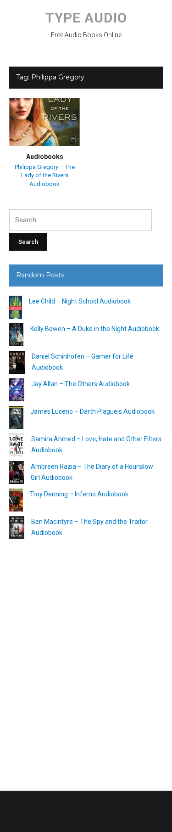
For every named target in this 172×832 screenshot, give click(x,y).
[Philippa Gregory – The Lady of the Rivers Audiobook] (44, 121)
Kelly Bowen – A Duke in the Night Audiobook (94, 328)
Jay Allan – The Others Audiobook (80, 384)
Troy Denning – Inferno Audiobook (79, 494)
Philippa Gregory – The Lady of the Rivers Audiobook (45, 175)
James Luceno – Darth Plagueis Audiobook (92, 411)
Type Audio (86, 18)
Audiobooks (44, 156)
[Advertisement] (86, 661)
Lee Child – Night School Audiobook (80, 301)
